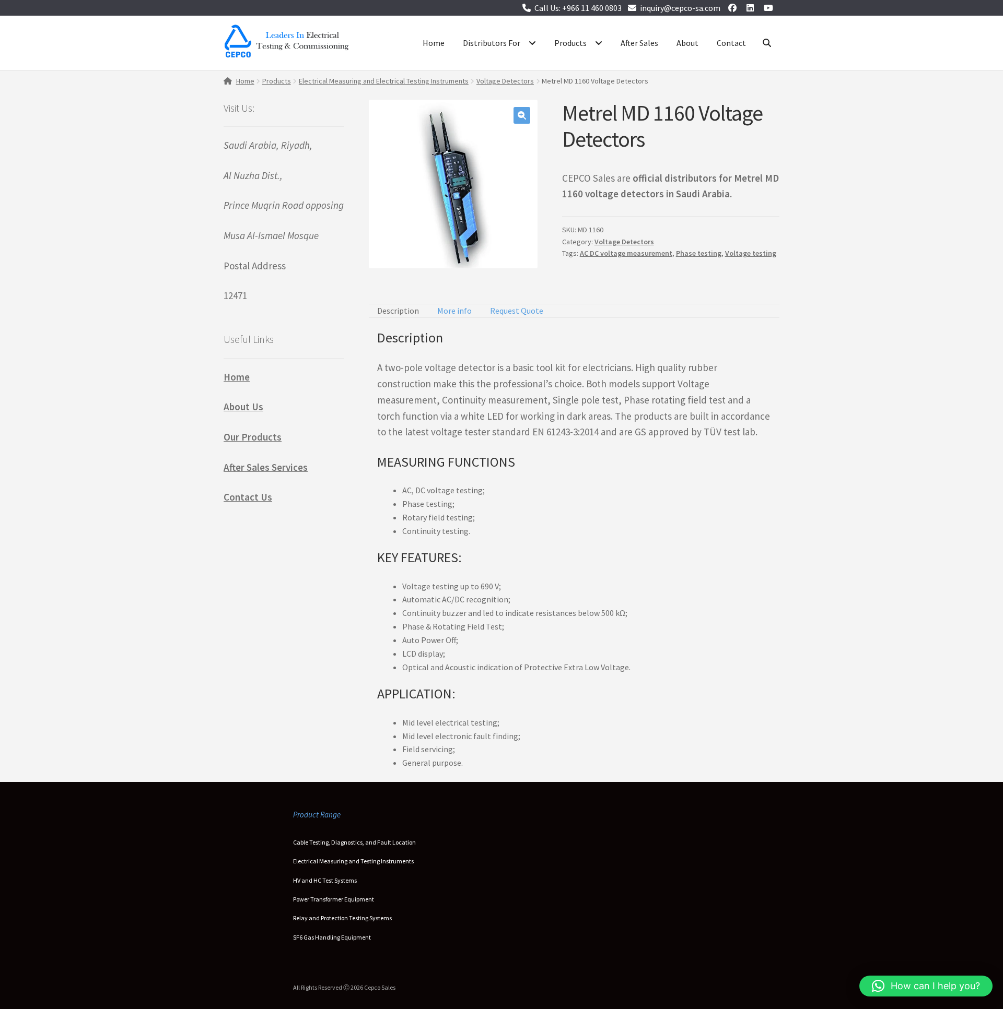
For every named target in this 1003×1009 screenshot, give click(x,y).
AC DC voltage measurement (626, 253)
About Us (243, 406)
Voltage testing (750, 253)
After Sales (639, 43)
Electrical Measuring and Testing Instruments (353, 861)
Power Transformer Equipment (333, 899)
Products (570, 43)
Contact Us (248, 497)
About (687, 43)
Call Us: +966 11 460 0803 (578, 8)
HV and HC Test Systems (325, 880)
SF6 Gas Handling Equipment (332, 937)
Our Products (253, 437)
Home (434, 43)
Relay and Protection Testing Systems (342, 918)
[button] (522, 115)
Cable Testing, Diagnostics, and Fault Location (354, 842)
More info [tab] (454, 310)
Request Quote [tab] (516, 310)
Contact (731, 43)
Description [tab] (398, 310)
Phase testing (698, 253)
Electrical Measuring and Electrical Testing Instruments (384, 81)
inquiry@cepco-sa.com (680, 8)
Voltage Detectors (505, 81)
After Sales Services (266, 467)
